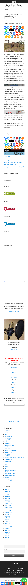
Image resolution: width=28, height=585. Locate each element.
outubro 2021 (8, 525)
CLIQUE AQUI (14, 349)
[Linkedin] (14, 27)
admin (18, 20)
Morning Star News (9, 445)
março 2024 (8, 502)
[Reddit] (11, 27)
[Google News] (14, 33)
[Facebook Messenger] (22, 30)
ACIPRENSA (8, 431)
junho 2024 (7, 496)
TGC (6, 468)
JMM (6, 441)
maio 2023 (7, 519)
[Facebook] (5, 27)
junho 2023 (7, 518)
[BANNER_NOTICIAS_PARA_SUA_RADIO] (14, 114)
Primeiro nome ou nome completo (12, 544)
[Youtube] (17, 33)
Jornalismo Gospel (14, 5)
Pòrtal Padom (8, 461)
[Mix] (22, 27)
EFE (6, 434)
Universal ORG (8, 481)
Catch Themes (20, 580)
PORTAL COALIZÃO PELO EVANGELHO (14, 457)
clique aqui (14, 372)
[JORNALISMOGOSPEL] (14, 154)
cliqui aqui (14, 367)
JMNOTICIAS (8, 443)
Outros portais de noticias (11, 450)
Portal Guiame (8, 459)
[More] (18, 36)
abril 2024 (7, 500)
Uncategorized (8, 479)
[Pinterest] (17, 27)
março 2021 (7, 537)
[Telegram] (8, 33)
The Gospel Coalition (10, 475)
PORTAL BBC (8, 454)
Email (5, 549)
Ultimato (7, 477)
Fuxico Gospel (8, 436)
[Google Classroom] (9, 36)
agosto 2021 (7, 528)
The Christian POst (9, 472)
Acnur (6, 432)
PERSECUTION (8, 452)
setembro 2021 (8, 527)
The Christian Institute (10, 470)
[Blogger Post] (19, 30)
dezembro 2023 (8, 507)
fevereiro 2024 (8, 503)
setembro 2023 (8, 512)
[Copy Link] (6, 36)
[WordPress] (11, 33)
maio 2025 (7, 493)
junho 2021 (7, 532)
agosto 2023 (8, 514)
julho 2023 (7, 516)
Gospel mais (8, 438)
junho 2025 (7, 491)
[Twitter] (8, 27)
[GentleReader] (12, 36)
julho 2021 (7, 530)
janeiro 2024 (8, 505)
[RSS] (15, 36)
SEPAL (6, 466)
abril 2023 (7, 521)
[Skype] (5, 33)
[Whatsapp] (6, 30)
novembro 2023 (8, 509)
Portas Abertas (8, 463)
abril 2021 (7, 535)
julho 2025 (7, 489)
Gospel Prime (7, 156)
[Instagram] (16, 30)
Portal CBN (7, 456)
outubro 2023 (8, 510)
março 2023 (7, 523)
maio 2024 (7, 498)
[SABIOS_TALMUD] (14, 86)
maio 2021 (7, 534)
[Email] (22, 33)
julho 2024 (7, 494)
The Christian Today (10, 473)
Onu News (7, 448)
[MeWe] (20, 27)
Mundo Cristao (8, 447)
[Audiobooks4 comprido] (14, 151)
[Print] (20, 33)
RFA (6, 464)
